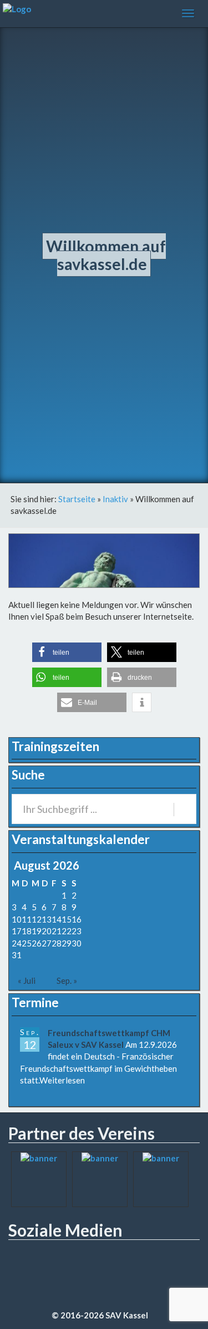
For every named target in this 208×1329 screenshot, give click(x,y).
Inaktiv (115, 499)
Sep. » (67, 980)
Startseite (76, 499)
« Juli (26, 980)
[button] (67, 652)
